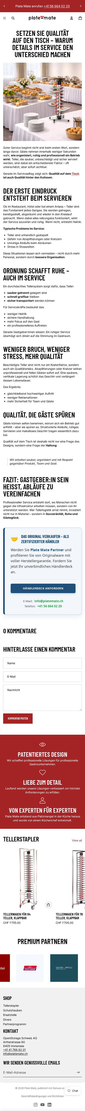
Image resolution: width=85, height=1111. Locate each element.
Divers (7, 1019)
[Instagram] (35, 1104)
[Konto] (71, 18)
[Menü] (4, 18)
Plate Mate (30, 1088)
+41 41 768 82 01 (14, 1049)
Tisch (75, 173)
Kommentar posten (18, 718)
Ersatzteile (10, 1014)
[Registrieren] (78, 1072)
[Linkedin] (49, 1104)
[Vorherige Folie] (4, 6)
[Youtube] (42, 1104)
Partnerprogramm (14, 1024)
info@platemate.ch (48, 601)
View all (77, 840)
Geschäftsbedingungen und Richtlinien (42, 1096)
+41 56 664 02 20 (49, 606)
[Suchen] (13, 18)
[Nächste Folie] (80, 6)
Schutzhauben (12, 1010)
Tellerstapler (11, 1005)
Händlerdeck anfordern (43, 588)
